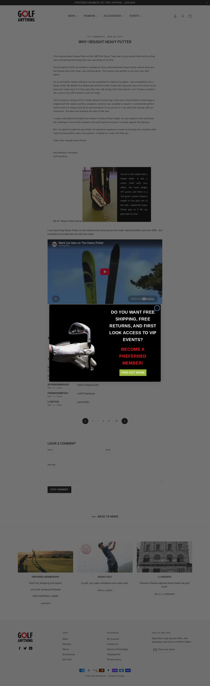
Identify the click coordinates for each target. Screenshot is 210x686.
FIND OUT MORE (133, 373)
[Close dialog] (157, 308)
